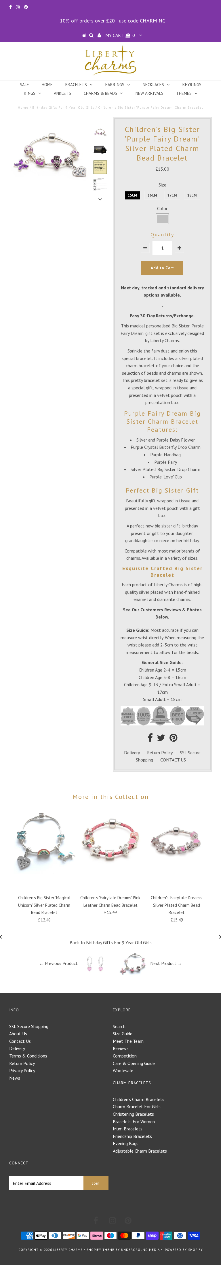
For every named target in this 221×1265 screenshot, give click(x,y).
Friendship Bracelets (132, 1136)
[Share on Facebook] (150, 739)
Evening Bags (125, 1143)
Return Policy (160, 752)
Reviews (121, 1048)
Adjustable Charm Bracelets (140, 1151)
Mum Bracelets (127, 1129)
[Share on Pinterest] (173, 739)
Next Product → (166, 963)
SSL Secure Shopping (28, 1026)
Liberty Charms (68, 1250)
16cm (152, 195)
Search (119, 1026)
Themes (184, 93)
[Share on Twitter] (161, 739)
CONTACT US (173, 760)
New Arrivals (149, 93)
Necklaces (153, 84)
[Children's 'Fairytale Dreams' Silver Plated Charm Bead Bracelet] (176, 872)
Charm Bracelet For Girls (137, 1106)
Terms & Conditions (28, 1056)
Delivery (132, 752)
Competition (125, 1056)
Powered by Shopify (184, 1250)
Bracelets (76, 84)
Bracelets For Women (134, 1121)
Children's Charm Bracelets (138, 1099)
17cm (172, 195)
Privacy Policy (22, 1070)
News (14, 1078)
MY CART (120, 35)
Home (47, 84)
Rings (29, 93)
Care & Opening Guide (134, 1063)
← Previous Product (58, 963)
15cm (132, 195)
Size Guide (122, 1033)
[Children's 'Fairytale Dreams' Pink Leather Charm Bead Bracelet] (110, 872)
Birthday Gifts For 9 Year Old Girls (63, 107)
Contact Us (20, 1041)
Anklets (62, 93)
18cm (192, 195)
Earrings (114, 84)
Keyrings (191, 84)
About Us (18, 1033)
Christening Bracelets (133, 1114)
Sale (24, 84)
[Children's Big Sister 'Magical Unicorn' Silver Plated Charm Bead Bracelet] (44, 872)
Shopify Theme (100, 1250)
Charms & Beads (100, 93)
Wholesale (123, 1070)
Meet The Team (128, 1041)
